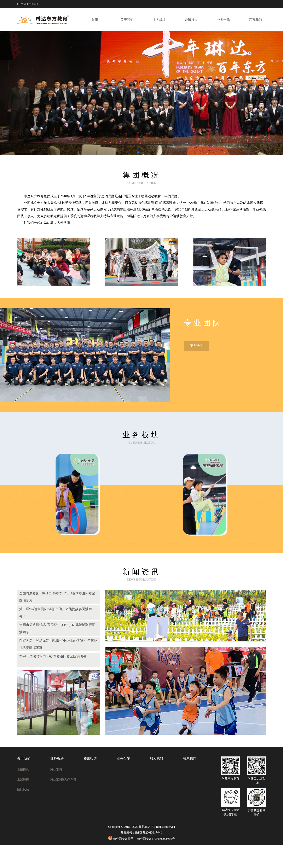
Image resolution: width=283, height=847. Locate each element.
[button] (138, 152)
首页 (95, 20)
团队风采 (23, 789)
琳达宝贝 (56, 769)
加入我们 (156, 758)
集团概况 (23, 769)
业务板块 (159, 20)
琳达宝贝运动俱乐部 (63, 779)
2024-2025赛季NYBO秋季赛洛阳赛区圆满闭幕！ (54, 656)
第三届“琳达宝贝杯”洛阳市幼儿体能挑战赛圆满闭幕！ (55, 612)
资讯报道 (191, 20)
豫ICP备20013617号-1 (148, 832)
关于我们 (127, 20)
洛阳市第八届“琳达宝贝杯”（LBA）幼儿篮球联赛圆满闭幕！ (57, 628)
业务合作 (223, 20)
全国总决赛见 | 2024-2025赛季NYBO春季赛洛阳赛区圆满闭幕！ (57, 597)
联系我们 (255, 20)
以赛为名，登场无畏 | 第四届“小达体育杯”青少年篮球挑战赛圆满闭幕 (58, 644)
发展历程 (23, 779)
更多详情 (196, 345)
